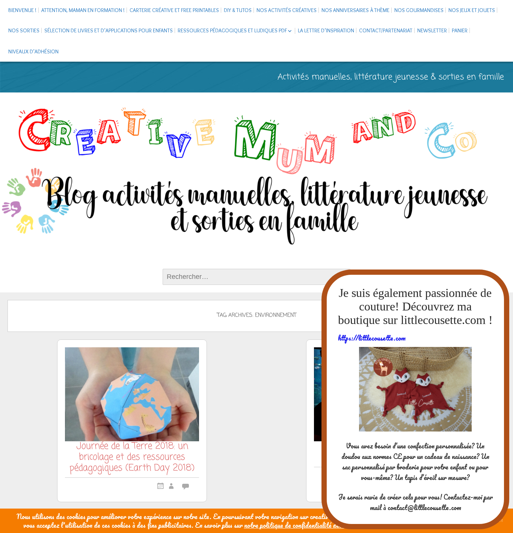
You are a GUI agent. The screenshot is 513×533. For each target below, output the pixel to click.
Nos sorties (23, 30)
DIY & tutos (238, 10)
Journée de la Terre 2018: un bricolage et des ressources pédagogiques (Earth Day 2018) (132, 458)
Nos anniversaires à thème (355, 10)
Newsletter (432, 30)
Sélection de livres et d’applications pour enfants (108, 30)
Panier (460, 30)
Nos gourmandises (419, 10)
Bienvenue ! (22, 10)
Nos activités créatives (286, 10)
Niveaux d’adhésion (33, 51)
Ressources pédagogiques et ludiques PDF (232, 30)
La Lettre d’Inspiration (326, 30)
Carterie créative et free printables (174, 10)
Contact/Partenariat (385, 30)
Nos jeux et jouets (471, 10)
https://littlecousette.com (372, 338)
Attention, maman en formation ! (83, 10)
